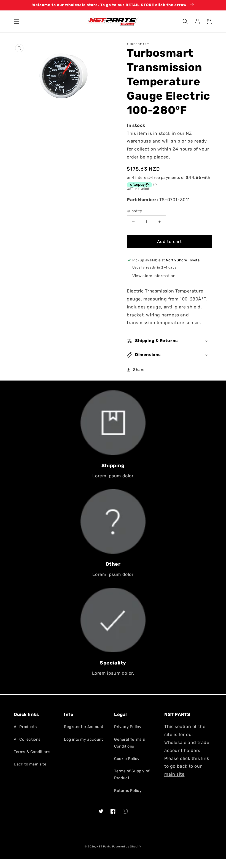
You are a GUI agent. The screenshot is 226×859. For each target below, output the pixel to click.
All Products (25, 726)
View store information (153, 275)
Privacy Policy (127, 726)
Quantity (134, 211)
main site (174, 774)
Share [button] (139, 369)
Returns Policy (128, 790)
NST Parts (103, 846)
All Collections (27, 739)
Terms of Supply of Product (132, 774)
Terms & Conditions (32, 751)
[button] (16, 21)
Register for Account (83, 726)
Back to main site (30, 764)
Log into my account (83, 739)
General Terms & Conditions (130, 743)
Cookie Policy (127, 758)
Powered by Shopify (127, 846)
